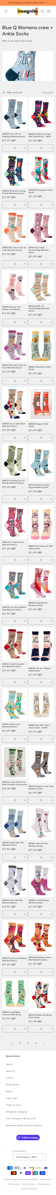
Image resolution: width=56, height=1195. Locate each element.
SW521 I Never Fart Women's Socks (11, 725)
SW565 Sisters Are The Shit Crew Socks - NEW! (40, 135)
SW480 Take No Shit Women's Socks (38, 844)
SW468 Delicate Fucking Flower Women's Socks (13, 192)
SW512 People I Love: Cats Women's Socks (41, 787)
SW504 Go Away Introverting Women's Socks (39, 250)
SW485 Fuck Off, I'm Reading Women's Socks (13, 135)
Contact (9, 1077)
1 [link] (12, 1043)
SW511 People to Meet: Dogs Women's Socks (39, 486)
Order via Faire (13, 1104)
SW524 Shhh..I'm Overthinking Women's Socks (39, 308)
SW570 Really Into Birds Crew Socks (40, 1016)
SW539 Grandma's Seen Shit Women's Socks (40, 958)
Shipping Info (12, 1084)
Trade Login (11, 1098)
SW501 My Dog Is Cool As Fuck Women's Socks (14, 366)
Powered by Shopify (30, 1179)
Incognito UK (16, 1179)
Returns (9, 1091)
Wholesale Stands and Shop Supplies (24, 1125)
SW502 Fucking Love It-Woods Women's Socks (13, 481)
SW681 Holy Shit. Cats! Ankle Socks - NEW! (39, 726)
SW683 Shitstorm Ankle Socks (40, 368)
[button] (6, 11)
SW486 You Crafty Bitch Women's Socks (13, 425)
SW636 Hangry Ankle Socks (39, 425)
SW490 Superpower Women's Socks (38, 604)
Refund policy (46, 1179)
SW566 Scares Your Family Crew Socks (11, 308)
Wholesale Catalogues (16, 1111)
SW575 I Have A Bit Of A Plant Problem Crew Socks (14, 783)
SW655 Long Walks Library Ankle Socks (11, 1013)
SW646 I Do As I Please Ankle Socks (39, 669)
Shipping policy (44, 1184)
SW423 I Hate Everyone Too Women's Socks (13, 665)
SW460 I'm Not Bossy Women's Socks (39, 901)
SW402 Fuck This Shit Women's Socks (12, 901)
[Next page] (44, 1043)
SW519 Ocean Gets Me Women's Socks (13, 843)
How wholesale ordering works (21, 1118)
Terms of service (28, 1184)
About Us (10, 1070)
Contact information (29, 1188)
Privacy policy (13, 1184)
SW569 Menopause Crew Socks (41, 191)
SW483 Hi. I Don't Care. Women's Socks (13, 543)
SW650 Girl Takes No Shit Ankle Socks (41, 547)
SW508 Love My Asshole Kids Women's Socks (14, 608)
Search (9, 1064)
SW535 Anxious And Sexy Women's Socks (14, 959)
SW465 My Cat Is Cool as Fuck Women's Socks (14, 248)
